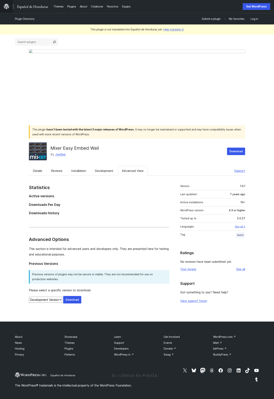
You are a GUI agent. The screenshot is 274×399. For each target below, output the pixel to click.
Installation (78, 171)
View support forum (193, 301)
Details (37, 171)
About (18, 336)
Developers (121, 348)
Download (236, 151)
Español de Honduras (63, 375)
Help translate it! (173, 29)
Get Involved (172, 336)
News (18, 342)
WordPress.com (224, 336)
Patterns (69, 354)
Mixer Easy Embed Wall (75, 148)
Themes (69, 342)
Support (239, 171)
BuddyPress (222, 354)
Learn (117, 336)
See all (240, 269)
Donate (170, 348)
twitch (240, 235)
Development (104, 171)
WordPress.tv (124, 354)
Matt (217, 342)
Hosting (19, 348)
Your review (188, 269)
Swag (169, 354)
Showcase (70, 336)
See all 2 (240, 226)
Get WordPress (256, 6)
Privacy (19, 354)
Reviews (56, 171)
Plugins (68, 348)
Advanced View (133, 171)
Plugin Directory (25, 18)
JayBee (60, 154)
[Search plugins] (54, 42)
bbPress (220, 348)
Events (168, 342)
